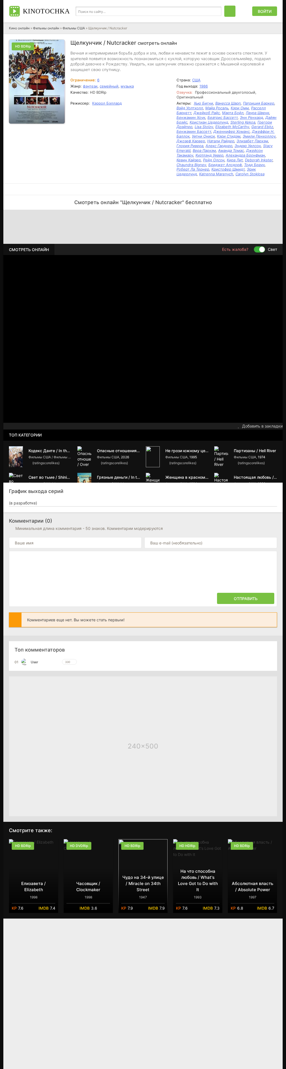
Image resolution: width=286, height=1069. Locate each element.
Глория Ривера (190, 145)
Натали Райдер (220, 141)
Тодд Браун (254, 164)
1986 (203, 86)
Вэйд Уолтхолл (190, 108)
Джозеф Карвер (191, 141)
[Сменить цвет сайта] (243, 11)
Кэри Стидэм (228, 136)
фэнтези (90, 86)
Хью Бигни (203, 103)
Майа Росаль (216, 108)
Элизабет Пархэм (252, 141)
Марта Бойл (233, 112)
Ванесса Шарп (228, 103)
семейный (109, 86)
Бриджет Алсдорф (225, 164)
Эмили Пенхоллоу (259, 136)
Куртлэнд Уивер (209, 155)
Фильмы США (74, 28)
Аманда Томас (231, 150)
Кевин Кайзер (189, 160)
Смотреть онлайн (29, 249)
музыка (127, 86)
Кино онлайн (19, 28)
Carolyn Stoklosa (249, 174)
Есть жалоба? (235, 249)
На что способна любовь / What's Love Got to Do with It (198, 880)
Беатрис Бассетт (223, 117)
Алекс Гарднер (219, 145)
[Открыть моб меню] (229, 11)
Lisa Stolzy (204, 126)
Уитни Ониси (203, 136)
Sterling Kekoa (242, 122)
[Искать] (215, 11)
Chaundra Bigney (191, 164)
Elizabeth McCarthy (232, 126)
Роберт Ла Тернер (193, 169)
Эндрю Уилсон (248, 145)
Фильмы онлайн (46, 28)
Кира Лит (235, 160)
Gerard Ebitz (262, 126)
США (196, 80)
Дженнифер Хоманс (231, 131)
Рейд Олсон (214, 160)
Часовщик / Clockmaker (88, 886)
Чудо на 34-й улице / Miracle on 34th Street (143, 883)
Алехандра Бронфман (245, 155)
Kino (46, 11)
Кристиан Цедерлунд (209, 122)
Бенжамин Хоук (191, 117)
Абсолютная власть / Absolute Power (252, 886)
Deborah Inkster (259, 160)
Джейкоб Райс (207, 112)
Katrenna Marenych (216, 174)
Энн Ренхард (251, 117)
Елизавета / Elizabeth (33, 886)
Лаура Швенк (257, 112)
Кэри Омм (240, 108)
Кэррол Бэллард (107, 103)
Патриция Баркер (258, 103)
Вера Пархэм (204, 150)
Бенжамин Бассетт (194, 131)
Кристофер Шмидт (228, 169)
